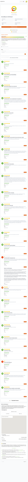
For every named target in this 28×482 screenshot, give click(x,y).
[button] (14, 458)
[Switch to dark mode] (22, 1)
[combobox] (14, 51)
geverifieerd (3, 455)
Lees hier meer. (18, 456)
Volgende (24, 461)
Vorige (3, 461)
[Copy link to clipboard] (20, 1)
